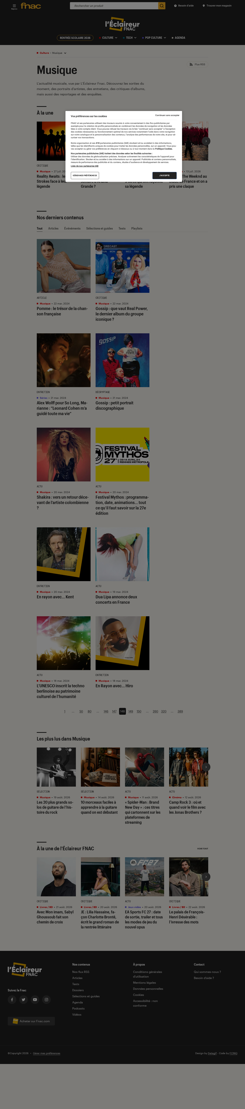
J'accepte (164, 175)
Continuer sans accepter (167, 115)
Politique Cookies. (164, 148)
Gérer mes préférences (85, 175)
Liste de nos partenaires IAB (84, 166)
